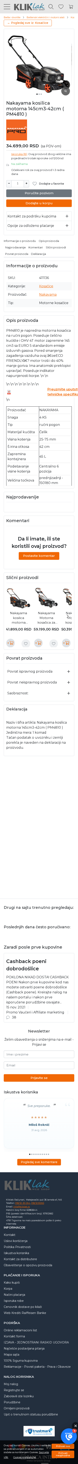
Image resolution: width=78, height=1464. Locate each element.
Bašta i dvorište (12, 17)
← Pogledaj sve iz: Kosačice (27, 23)
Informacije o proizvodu (20, 241)
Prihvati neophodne (63, 1454)
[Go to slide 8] (44, 1154)
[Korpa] (71, 7)
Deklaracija (38, 254)
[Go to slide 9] (46, 1154)
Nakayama (48, 295)
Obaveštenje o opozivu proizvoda (28, 1265)
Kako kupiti (12, 1282)
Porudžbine (12, 1402)
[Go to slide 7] (42, 1154)
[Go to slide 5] (38, 1154)
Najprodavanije (15, 247)
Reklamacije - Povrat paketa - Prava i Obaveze (37, 1367)
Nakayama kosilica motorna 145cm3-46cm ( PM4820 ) (18, 618)
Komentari (35, 247)
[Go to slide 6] (40, 1154)
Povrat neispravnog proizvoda (32, 682)
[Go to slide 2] (39, 94)
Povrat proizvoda (16, 254)
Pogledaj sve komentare (39, 1162)
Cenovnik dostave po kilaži (23, 1307)
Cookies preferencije (24, 1457)
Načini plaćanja (14, 1295)
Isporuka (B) (19, 154)
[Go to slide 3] (41, 94)
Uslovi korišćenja (15, 1241)
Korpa (8, 1289)
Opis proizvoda (49, 241)
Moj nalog (11, 1384)
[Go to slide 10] (48, 1154)
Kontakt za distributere (20, 1259)
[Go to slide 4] (36, 1154)
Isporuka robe (14, 1301)
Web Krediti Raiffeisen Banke (25, 1313)
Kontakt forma (14, 1336)
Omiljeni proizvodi (17, 1408)
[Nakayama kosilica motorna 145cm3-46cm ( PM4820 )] (18, 598)
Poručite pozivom (39, 193)
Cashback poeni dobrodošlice (26, 965)
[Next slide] (67, 616)
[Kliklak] (27, 6)
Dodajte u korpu (39, 203)
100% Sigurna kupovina (21, 1361)
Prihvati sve (63, 1446)
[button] (69, 1436)
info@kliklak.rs (21, 1206)
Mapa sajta (11, 1354)
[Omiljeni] (61, 7)
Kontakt (9, 1235)
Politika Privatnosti (17, 1247)
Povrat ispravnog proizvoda (29, 671)
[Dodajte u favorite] (25, 643)
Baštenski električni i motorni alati (45, 17)
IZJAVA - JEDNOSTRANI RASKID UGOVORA (36, 1342)
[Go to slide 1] (37, 94)
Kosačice (46, 286)
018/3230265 (37, 1203)
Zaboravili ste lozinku (19, 1396)
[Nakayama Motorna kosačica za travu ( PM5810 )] (46, 598)
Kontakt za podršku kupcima (31, 216)
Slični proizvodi (56, 247)
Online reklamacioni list (20, 1330)
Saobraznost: (17, 693)
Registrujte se (14, 1390)
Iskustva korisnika (16, 1253)
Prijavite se (39, 1078)
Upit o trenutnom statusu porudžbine (31, 1414)
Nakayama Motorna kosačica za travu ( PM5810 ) (46, 618)
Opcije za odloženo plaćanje (30, 226)
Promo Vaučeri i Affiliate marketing (35, 1012)
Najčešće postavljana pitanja (24, 1348)
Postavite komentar (39, 556)
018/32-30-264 (22, 1203)
